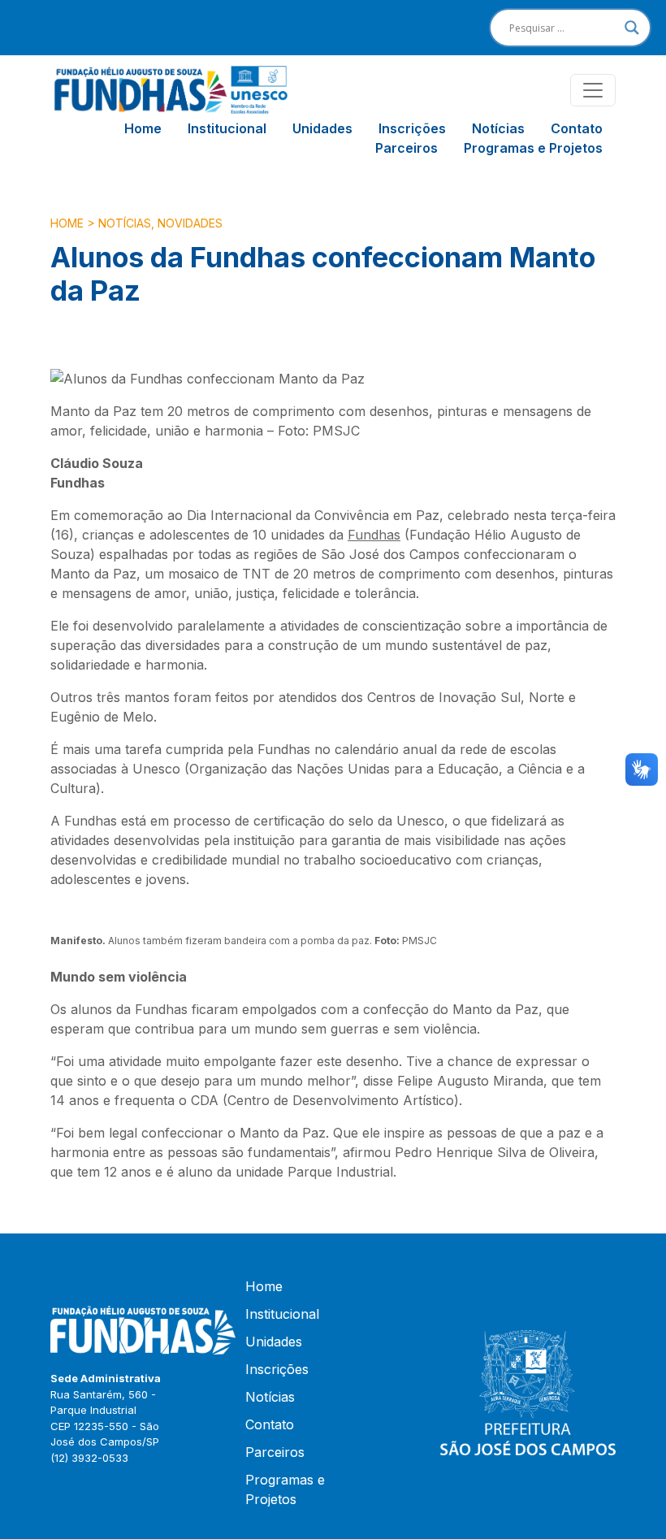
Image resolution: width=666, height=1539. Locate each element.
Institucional (227, 128)
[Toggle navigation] (593, 90)
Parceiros (406, 148)
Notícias (498, 128)
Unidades (322, 128)
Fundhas (374, 535)
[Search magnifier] (632, 27)
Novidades (190, 223)
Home (143, 128)
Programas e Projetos (533, 148)
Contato (577, 128)
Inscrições (412, 128)
